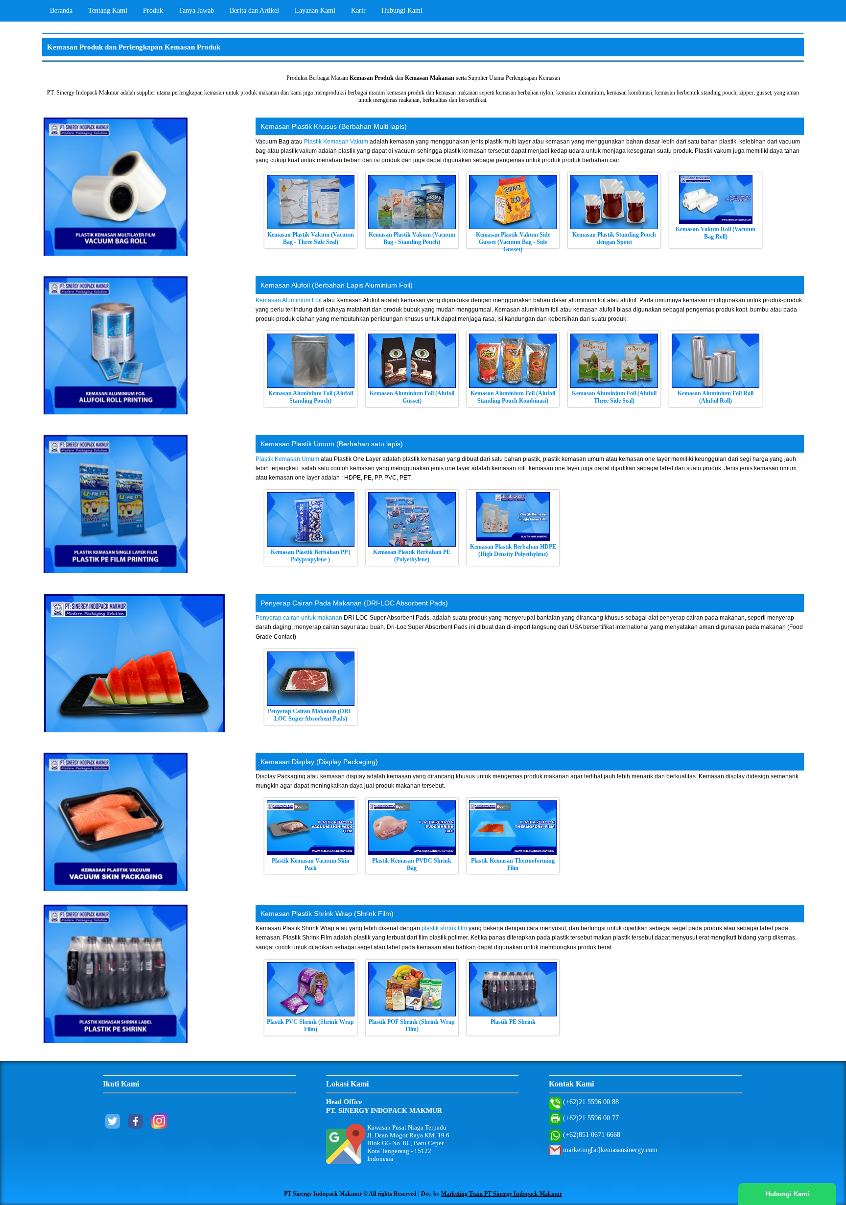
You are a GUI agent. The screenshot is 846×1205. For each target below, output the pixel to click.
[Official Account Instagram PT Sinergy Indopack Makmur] (159, 1126)
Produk (153, 10)
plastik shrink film (444, 928)
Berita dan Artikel (254, 10)
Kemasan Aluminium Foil (289, 300)
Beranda (61, 10)
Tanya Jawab (196, 10)
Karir (358, 10)
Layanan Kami (315, 10)
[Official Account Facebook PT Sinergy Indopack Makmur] (135, 1126)
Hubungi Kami (402, 10)
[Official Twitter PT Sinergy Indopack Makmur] (112, 1126)
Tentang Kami (107, 10)
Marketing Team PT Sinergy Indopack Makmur (501, 1193)
